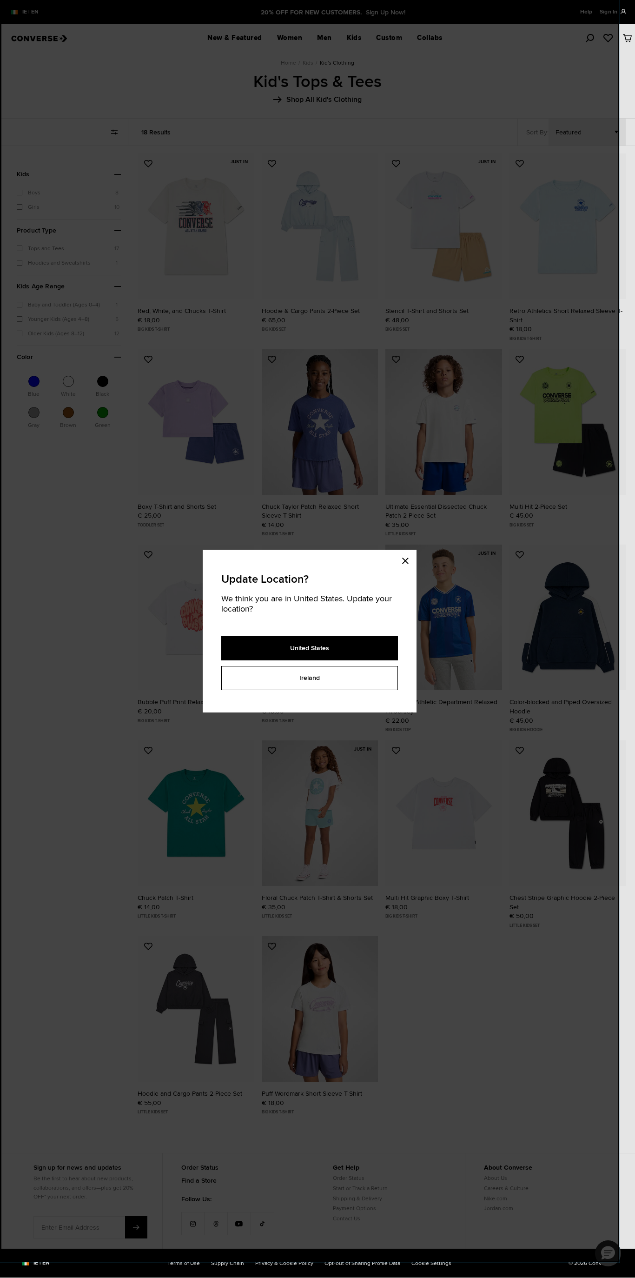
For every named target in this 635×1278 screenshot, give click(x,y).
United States (309, 647)
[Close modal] (408, 559)
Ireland (309, 677)
